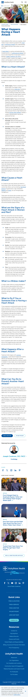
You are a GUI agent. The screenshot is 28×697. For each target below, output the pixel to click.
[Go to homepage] (7, 2)
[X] (8, 583)
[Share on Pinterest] (19, 470)
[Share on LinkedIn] (15, 470)
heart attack (6, 51)
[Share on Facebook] (2, 470)
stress (9, 190)
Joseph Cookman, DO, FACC (13, 56)
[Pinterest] (23, 583)
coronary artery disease (15, 112)
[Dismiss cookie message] (25, 691)
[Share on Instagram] (11, 470)
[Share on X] (7, 470)
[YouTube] (12, 583)
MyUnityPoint (20, 435)
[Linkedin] (19, 583)
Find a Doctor (7, 435)
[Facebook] (4, 583)
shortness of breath (10, 44)
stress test (17, 89)
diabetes (3, 190)
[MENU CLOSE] (26, 2)
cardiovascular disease (17, 53)
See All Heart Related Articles (14, 555)
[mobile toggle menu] (22, 2)
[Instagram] (16, 583)
